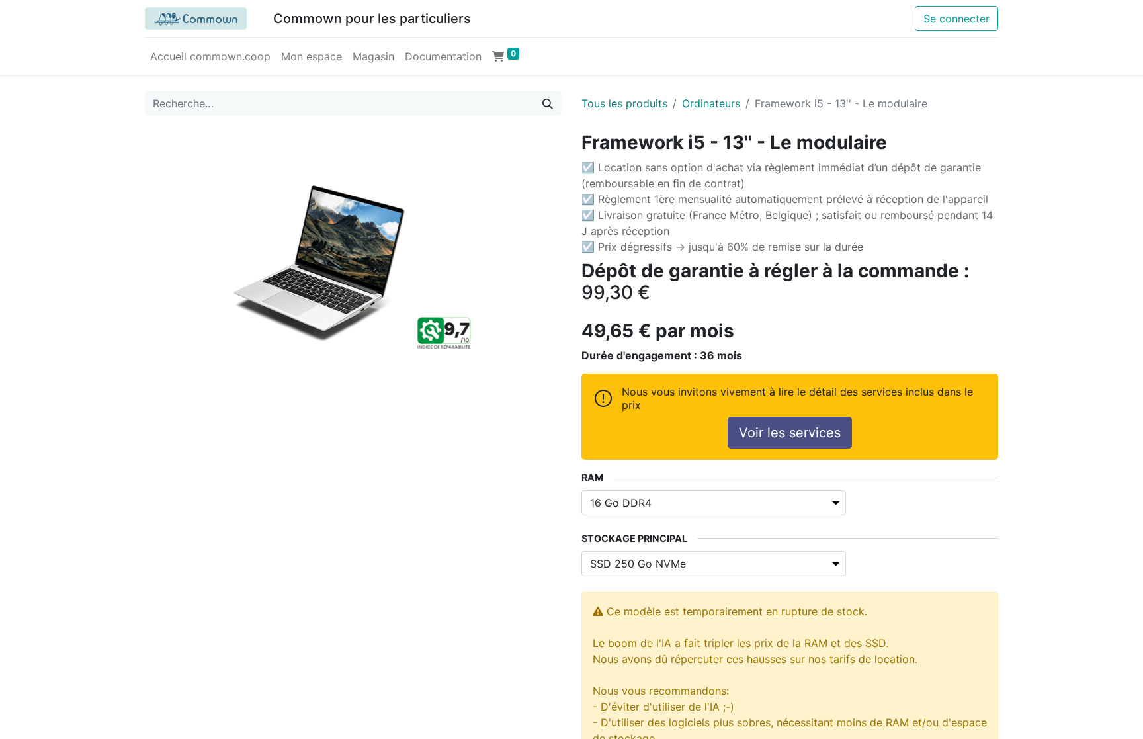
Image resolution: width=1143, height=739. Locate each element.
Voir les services (790, 433)
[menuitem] (210, 56)
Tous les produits (624, 103)
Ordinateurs (711, 103)
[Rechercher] (548, 103)
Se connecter (956, 18)
